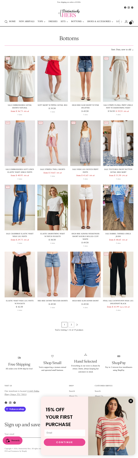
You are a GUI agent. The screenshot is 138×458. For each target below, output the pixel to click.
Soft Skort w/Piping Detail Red (52, 105)
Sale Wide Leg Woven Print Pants (85, 171)
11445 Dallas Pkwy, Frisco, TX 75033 (22, 393)
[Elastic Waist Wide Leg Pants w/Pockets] (20, 274)
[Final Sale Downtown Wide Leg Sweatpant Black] (118, 274)
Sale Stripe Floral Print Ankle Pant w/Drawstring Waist (118, 107)
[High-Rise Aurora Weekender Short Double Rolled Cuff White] (85, 207)
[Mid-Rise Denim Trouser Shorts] (52, 274)
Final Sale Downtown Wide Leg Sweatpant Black (118, 302)
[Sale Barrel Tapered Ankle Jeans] (118, 207)
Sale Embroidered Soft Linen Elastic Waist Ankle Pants (20, 171)
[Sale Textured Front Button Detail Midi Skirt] (118, 143)
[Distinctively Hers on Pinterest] (132, 7)
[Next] (121, 21)
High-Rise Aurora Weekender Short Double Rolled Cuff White (85, 236)
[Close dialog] (130, 401)
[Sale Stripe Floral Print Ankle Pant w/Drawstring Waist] (118, 79)
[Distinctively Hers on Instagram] (128, 7)
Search (72, 391)
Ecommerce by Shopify (19, 451)
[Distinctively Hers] (69, 13)
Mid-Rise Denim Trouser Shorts (53, 301)
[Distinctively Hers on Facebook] (125, 7)
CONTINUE (64, 442)
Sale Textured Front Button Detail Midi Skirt (118, 171)
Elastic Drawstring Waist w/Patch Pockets (52, 235)
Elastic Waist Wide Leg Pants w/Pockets (20, 302)
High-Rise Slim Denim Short (85, 301)
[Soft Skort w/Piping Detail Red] (52, 79)
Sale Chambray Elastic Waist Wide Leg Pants (19, 235)
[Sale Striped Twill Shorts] (52, 143)
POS (6, 451)
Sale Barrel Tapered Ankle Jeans (118, 235)
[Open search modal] (6, 21)
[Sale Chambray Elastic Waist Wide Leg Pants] (20, 207)
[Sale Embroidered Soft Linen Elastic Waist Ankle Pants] (20, 143)
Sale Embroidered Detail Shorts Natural (20, 107)
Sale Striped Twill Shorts (52, 169)
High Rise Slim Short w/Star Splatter (85, 107)
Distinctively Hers (24, 448)
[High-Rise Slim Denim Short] (85, 274)
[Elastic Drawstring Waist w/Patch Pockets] (52, 207)
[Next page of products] (77, 324)
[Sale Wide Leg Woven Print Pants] (85, 143)
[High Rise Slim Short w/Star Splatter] (85, 79)
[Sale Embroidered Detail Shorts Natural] (20, 79)
